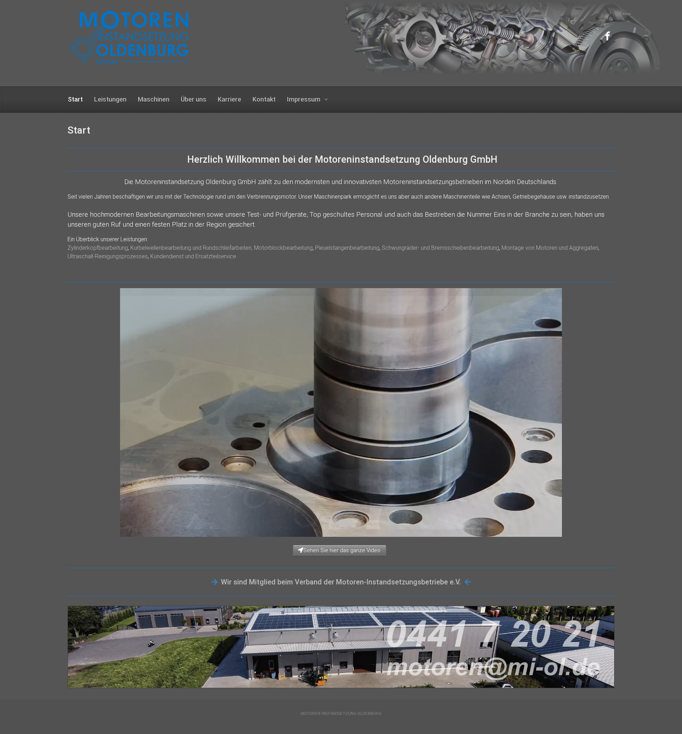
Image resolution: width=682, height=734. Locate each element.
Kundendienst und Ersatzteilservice (193, 256)
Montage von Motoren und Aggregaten (550, 247)
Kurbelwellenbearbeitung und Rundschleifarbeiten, (192, 247)
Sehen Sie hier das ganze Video (341, 550)
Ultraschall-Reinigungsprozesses (107, 256)
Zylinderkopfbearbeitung (97, 247)
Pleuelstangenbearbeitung (347, 247)
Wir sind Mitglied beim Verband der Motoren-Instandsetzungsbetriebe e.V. (341, 582)
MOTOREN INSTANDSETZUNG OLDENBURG (341, 713)
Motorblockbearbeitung (283, 247)
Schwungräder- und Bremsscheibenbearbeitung (440, 247)
